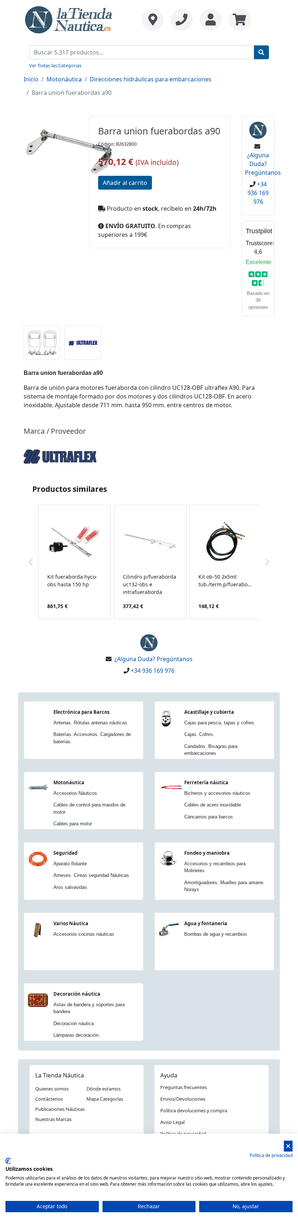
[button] (31, 561)
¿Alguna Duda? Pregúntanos (263, 164)
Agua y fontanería (205, 923)
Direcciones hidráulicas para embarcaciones (151, 79)
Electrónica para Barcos (81, 712)
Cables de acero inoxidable (212, 805)
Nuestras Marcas (53, 1119)
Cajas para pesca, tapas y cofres (219, 722)
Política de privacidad (271, 1155)
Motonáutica (64, 79)
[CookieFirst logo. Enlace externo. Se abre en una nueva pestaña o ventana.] (8, 1161)
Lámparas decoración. (76, 1035)
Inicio (31, 79)
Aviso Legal (172, 1122)
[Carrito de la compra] (238, 20)
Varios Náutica (70, 923)
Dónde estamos (103, 1088)
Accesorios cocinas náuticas (83, 934)
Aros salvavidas (70, 887)
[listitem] (74, 562)
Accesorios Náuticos (75, 793)
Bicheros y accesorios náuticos (217, 793)
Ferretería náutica (206, 782)
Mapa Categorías (104, 1099)
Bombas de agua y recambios (215, 934)
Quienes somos (52, 1088)
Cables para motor (72, 823)
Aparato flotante (70, 863)
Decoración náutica (76, 994)
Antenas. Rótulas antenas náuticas (90, 722)
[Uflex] (60, 456)
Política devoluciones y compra (193, 1110)
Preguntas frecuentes (183, 1087)
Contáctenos (49, 1099)
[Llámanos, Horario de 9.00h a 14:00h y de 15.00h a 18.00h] (181, 20)
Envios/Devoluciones (182, 1099)
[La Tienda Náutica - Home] (69, 19)
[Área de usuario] (210, 20)
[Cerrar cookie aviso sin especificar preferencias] (288, 1146)
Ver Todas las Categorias (55, 65)
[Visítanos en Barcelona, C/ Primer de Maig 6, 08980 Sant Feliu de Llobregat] (152, 20)
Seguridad (65, 853)
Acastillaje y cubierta (209, 712)
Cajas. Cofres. (199, 734)
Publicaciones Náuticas (60, 1109)
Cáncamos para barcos (208, 817)
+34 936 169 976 (258, 193)
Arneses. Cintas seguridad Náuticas (91, 875)
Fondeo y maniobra (207, 853)
